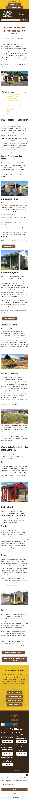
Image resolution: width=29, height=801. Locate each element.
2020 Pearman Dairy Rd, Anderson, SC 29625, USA (7, 749)
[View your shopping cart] (19, 1)
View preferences (14, 797)
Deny (14, 793)
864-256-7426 (22, 741)
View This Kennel (9, 318)
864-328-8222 (7, 754)
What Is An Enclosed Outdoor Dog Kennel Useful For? (13, 104)
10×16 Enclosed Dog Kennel (12, 100)
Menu (22, 14)
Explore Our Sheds (14, 700)
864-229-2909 (21, 754)
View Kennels (8, 246)
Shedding (8, 111)
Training (7, 113)
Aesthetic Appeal (10, 109)
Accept (15, 789)
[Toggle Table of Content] (24, 92)
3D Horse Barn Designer (14, 7)
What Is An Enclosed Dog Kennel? (11, 94)
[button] (27, 775)
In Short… (5, 115)
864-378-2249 (7, 741)
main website (5, 638)
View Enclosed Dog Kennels (13, 652)
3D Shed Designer (14, 4)
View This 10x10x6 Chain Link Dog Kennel (14, 659)
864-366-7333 (13, 1)
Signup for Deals (14, 704)
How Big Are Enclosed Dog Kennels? (12, 96)
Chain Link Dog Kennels (11, 102)
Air (6, 107)
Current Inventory (14, 696)
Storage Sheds (14, 772)
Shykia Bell (14, 33)
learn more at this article (14, 635)
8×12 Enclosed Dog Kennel (11, 98)
